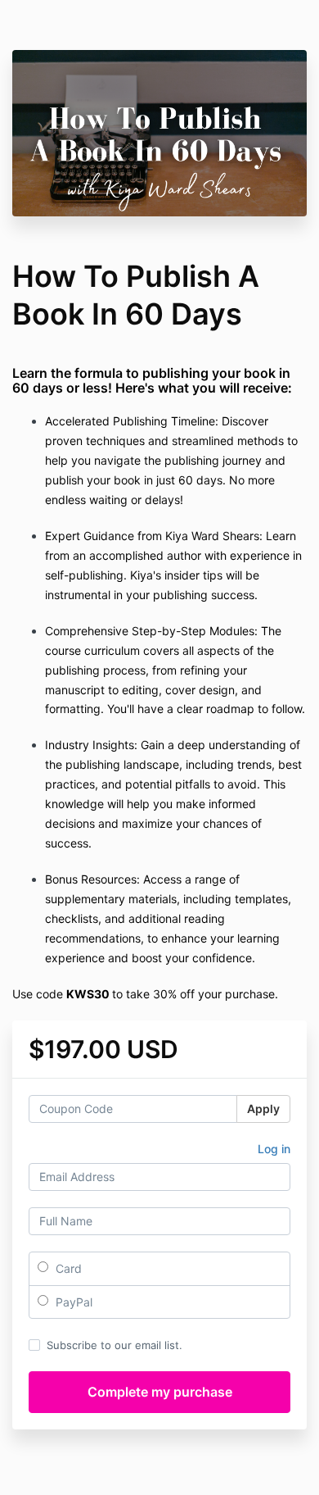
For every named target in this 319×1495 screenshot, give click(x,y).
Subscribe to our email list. (114, 1345)
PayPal (72, 1302)
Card (67, 1268)
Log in (274, 1149)
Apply (263, 1109)
